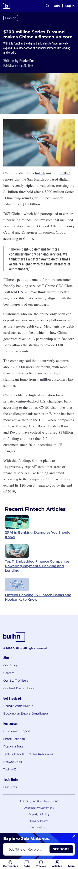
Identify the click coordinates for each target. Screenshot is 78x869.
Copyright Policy (39, 814)
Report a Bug (13, 746)
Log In (70, 6)
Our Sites (10, 787)
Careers (8, 673)
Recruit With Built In (18, 706)
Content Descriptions (19, 688)
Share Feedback (14, 739)
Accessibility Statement (39, 807)
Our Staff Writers (15, 680)
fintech (40, 172)
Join (57, 6)
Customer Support (17, 731)
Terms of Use (39, 827)
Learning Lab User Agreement (39, 801)
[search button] (47, 6)
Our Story (10, 665)
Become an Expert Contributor (25, 713)
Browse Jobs (12, 762)
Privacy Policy (39, 820)
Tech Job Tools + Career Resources (28, 754)
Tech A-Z (9, 769)
